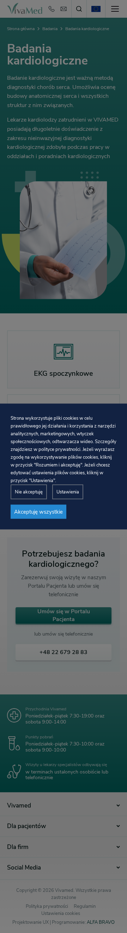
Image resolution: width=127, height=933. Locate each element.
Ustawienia (67, 492)
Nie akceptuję (29, 492)
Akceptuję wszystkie (38, 511)
